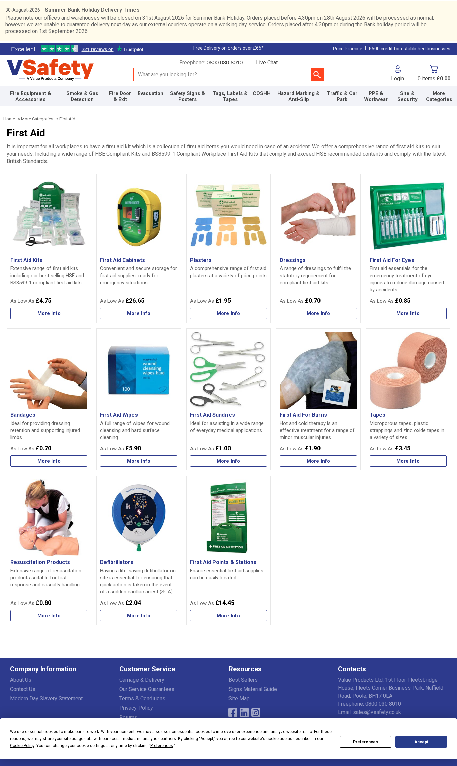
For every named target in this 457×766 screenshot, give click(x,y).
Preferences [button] (161, 745)
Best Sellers (243, 680)
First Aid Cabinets (122, 260)
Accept (421, 742)
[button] (397, 73)
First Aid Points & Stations (223, 562)
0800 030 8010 (225, 62)
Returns (128, 717)
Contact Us (22, 689)
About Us (20, 680)
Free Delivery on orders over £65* (228, 48)
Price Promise (347, 48)
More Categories (37, 118)
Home (9, 118)
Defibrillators (116, 562)
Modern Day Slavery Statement (46, 698)
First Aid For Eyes (392, 260)
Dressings (293, 260)
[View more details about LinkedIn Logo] (244, 712)
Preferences (365, 742)
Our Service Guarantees (146, 689)
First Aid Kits (26, 260)
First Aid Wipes (119, 415)
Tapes (377, 415)
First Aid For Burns (303, 415)
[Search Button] (317, 74)
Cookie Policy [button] (22, 745)
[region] (48, 216)
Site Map (239, 698)
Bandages (22, 415)
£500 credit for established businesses (409, 48)
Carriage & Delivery (141, 680)
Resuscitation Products (40, 562)
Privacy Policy (136, 708)
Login (397, 78)
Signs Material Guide (253, 689)
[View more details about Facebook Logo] (233, 712)
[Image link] (255, 712)
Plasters (201, 260)
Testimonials (77, 49)
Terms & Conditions (142, 698)
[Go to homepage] (62, 70)
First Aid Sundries (212, 415)
